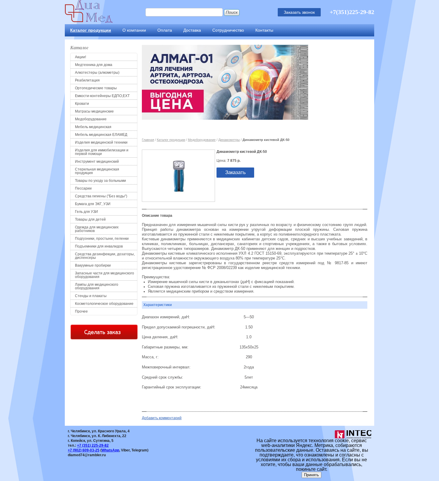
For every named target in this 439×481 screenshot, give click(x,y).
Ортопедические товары (96, 88)
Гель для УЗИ (86, 211)
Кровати (82, 103)
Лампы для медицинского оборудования (96, 286)
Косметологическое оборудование (104, 303)
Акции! (80, 57)
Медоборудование (91, 119)
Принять (311, 475)
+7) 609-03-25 (83, 450)
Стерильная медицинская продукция (97, 171)
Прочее (81, 311)
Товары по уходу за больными (100, 180)
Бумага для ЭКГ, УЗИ (92, 204)
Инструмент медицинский (97, 161)
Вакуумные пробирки (93, 265)
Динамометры (229, 140)
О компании (134, 30)
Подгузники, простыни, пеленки (102, 238)
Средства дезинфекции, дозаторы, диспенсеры (105, 255)
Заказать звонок (299, 12)
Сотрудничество (228, 30)
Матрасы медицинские (94, 111)
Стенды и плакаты (91, 296)
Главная (148, 140)
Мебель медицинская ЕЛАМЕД (101, 134)
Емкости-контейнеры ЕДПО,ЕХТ (102, 96)
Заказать (235, 172)
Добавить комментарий (162, 418)
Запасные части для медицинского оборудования (104, 275)
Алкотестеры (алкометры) (97, 72)
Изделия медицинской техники (101, 142)
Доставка (192, 30)
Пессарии (83, 188)
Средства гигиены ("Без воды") (101, 196)
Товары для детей (90, 219)
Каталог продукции (90, 30)
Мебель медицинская (93, 127)
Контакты (264, 30)
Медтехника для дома (93, 65)
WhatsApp (110, 450)
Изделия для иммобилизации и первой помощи (101, 152)
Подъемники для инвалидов (99, 246)
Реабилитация (87, 80)
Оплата (164, 30)
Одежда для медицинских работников (97, 229)
